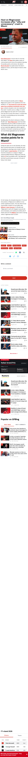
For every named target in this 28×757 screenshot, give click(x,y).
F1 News (3, 29)
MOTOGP (11, 5)
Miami (21, 101)
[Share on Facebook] (20, 252)
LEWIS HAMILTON (18, 5)
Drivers (6, 735)
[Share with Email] (17, 256)
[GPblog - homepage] (14, 2)
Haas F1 (9, 245)
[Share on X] (23, 252)
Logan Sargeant (10, 207)
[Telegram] (10, 256)
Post (14, 278)
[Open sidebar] (2, 2)
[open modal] (26, 2)
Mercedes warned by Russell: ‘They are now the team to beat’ (11, 754)
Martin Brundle (5, 66)
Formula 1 (3, 245)
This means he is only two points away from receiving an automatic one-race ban (13, 106)
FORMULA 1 (4, 5)
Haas (11, 60)
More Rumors (21, 376)
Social (11, 248)
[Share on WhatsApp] (16, 252)
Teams (20, 735)
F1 (5, 156)
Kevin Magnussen (5, 58)
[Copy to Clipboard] (14, 256)
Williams (3, 207)
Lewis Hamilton (13, 151)
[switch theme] (4, 2)
